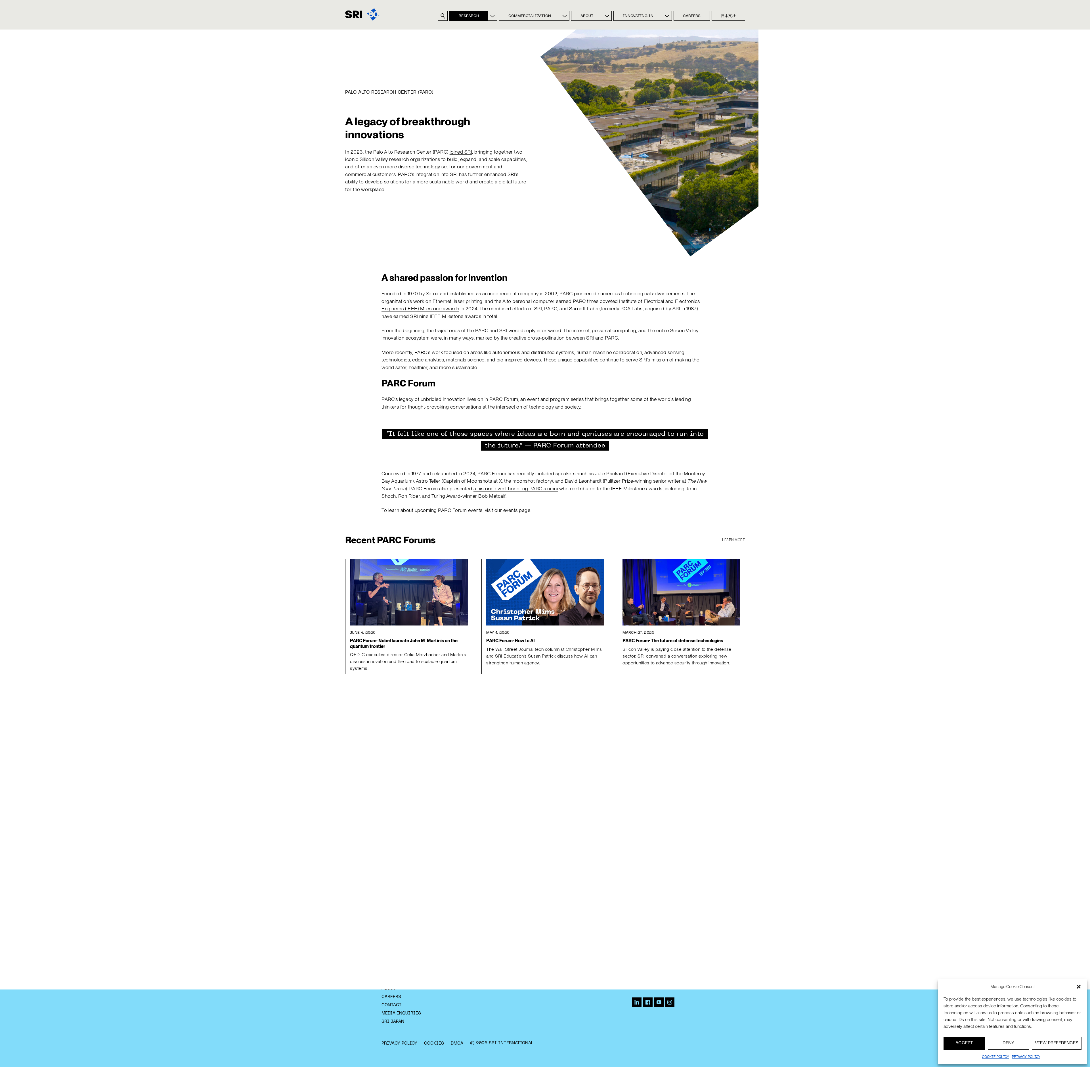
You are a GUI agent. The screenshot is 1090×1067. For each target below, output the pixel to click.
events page (517, 510)
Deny (1008, 1043)
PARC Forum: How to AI (510, 640)
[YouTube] (659, 1002)
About (586, 16)
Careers (692, 16)
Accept (964, 1043)
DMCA (457, 1043)
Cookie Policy (995, 1057)
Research (469, 16)
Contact (392, 1005)
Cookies (434, 1043)
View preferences (1056, 1043)
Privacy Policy (399, 1043)
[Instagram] (669, 1002)
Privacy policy (1026, 1057)
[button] (1078, 986)
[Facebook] (648, 1002)
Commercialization (529, 16)
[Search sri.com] (442, 15)
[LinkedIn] (637, 1002)
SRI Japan (393, 1022)
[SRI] (362, 14)
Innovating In (638, 16)
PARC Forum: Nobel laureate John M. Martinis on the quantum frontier (404, 643)
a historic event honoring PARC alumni (515, 488)
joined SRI (461, 152)
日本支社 (728, 16)
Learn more (733, 540)
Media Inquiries (401, 1013)
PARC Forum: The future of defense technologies (672, 640)
